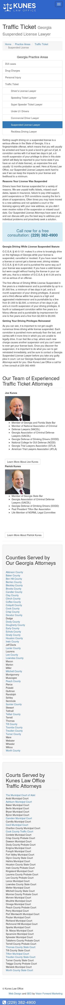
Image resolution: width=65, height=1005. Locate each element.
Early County (12, 628)
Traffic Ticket (41, 44)
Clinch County (13, 598)
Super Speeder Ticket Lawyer (26, 104)
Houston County (14, 638)
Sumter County (14, 704)
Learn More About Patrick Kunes (24, 535)
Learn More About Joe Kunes (22, 461)
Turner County (13, 734)
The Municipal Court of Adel (20, 795)
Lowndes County (15, 658)
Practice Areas (22, 44)
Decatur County (14, 615)
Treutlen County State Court (20, 957)
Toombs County (14, 727)
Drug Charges (12, 70)
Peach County (13, 681)
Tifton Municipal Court (17, 953)
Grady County (13, 634)
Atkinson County (14, 572)
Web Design (15, 993)
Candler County (14, 592)
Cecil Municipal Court (17, 824)
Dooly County (13, 621)
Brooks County (13, 588)
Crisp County (13, 611)
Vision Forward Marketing (49, 993)
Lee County (12, 654)
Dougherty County (15, 625)
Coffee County (13, 601)
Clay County (12, 595)
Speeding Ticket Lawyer (23, 97)
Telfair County (13, 714)
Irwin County (12, 641)
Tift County (11, 724)
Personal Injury (13, 77)
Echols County (13, 631)
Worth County (13, 750)
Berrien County (14, 582)
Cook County (13, 608)
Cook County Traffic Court (19, 831)
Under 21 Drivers (20, 111)
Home (8, 44)
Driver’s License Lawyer (23, 91)
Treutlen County (14, 730)
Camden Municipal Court (19, 818)
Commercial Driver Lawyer (25, 118)
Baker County (13, 575)
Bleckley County (14, 585)
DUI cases (10, 63)
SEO (29, 993)
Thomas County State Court (20, 947)
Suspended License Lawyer (25, 124)
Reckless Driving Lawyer (24, 131)
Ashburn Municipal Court (19, 801)
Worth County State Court (19, 970)
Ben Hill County (14, 578)
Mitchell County (14, 671)
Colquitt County (14, 605)
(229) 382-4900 (21, 1002)
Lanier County (13, 648)
